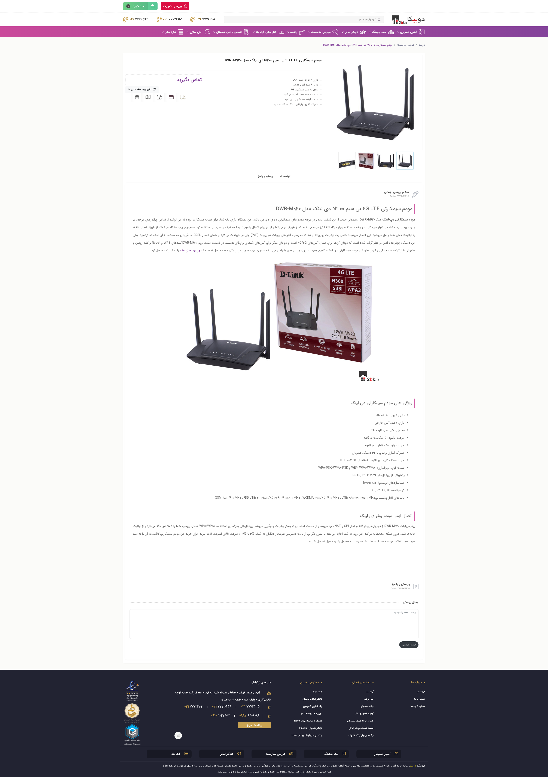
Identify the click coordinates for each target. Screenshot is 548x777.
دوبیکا (422, 45)
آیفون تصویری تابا (364, 714)
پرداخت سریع (254, 725)
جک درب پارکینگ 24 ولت (361, 735)
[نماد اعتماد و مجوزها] (132, 712)
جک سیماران (367, 706)
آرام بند (370, 692)
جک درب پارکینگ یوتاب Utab (307, 735)
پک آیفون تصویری (312, 706)
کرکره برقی (170, 32)
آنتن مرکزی (196, 32)
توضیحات (285, 176)
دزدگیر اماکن (351, 32)
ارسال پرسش (409, 645)
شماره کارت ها (418, 706)
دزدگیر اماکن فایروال (312, 699)
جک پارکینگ (379, 32)
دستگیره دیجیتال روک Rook (308, 721)
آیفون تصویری (408, 32)
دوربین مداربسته (320, 32)
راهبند (293, 32)
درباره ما (421, 692)
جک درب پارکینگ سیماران (360, 721)
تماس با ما (419, 699)
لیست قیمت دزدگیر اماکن (361, 728)
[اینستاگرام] (178, 735)
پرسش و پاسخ (265, 176)
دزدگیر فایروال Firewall (310, 728)
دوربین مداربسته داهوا (311, 714)
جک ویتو (317, 692)
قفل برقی (369, 699)
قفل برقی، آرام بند (266, 32)
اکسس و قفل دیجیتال (229, 32)
